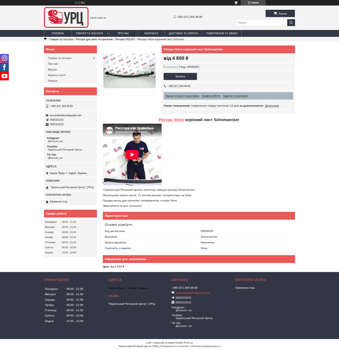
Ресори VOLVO (125, 39)
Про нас (123, 33)
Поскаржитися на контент (174, 346)
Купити (180, 76)
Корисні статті (57, 75)
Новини (52, 80)
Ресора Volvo (171, 120)
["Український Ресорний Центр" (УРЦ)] (66, 26)
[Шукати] (291, 22)
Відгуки (52, 69)
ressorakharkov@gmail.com (65, 115)
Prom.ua (188, 342)
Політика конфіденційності (206, 346)
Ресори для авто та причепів (94, 39)
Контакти (151, 33)
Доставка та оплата (183, 33)
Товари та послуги (89, 33)
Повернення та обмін (221, 33)
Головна (58, 33)
